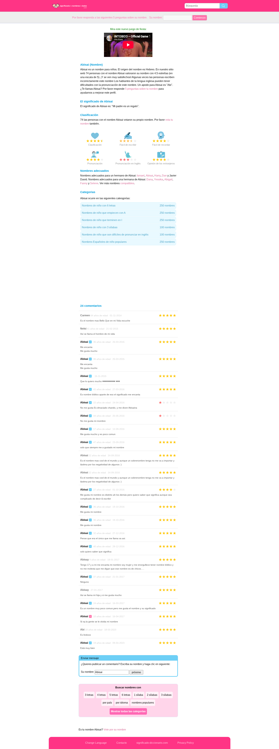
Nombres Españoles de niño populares (128, 241)
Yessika (158, 179)
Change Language (96, 742)
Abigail (168, 179)
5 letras (113, 695)
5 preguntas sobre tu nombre (142, 88)
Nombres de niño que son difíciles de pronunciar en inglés (128, 234)
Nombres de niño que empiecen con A (128, 212)
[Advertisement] (62, 71)
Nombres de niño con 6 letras (128, 205)
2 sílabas (152, 695)
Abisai (149, 175)
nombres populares (143, 702)
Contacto (121, 742)
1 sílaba (138, 695)
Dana (149, 179)
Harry (157, 175)
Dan (164, 175)
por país (107, 702)
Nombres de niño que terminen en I (128, 220)
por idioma (122, 702)
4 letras (101, 695)
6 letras (126, 695)
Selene (94, 183)
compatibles (127, 183)
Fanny (84, 183)
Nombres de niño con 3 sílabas (128, 227)
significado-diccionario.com (152, 742)
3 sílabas (166, 695)
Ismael (141, 175)
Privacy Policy (185, 742)
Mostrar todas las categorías (128, 711)
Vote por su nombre (115, 729)
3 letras (89, 695)
